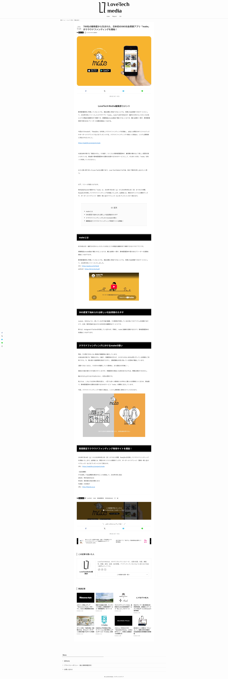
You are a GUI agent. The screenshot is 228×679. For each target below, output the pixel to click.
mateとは (89, 211)
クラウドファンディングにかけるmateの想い (101, 218)
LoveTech (89, 498)
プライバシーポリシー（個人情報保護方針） (78, 665)
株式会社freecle (109, 498)
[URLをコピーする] (2, 346)
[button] (86, 91)
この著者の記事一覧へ (123, 574)
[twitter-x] (105, 569)
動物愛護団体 (100, 498)
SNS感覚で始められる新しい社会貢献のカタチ (102, 214)
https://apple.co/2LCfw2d (90, 266)
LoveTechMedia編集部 (86, 572)
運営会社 (67, 661)
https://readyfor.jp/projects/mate (89, 143)
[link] (99, 569)
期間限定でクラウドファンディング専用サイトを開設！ (105, 221)
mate (94, 498)
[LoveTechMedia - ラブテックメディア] (114, 7)
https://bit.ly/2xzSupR (92, 269)
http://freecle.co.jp (88, 487)
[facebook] (102, 569)
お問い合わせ (68, 669)
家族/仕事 (81, 32)
